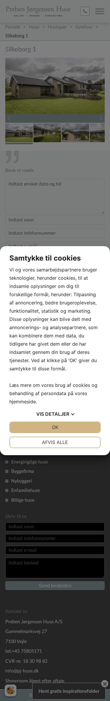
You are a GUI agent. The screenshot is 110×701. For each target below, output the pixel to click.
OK (55, 427)
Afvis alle (55, 442)
